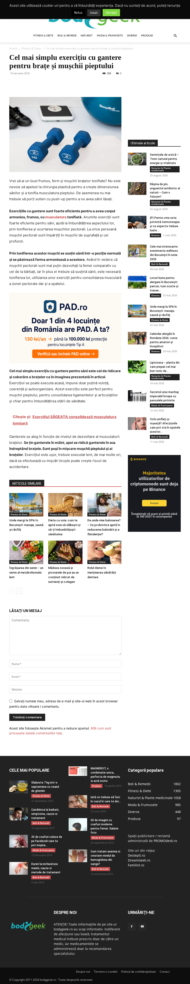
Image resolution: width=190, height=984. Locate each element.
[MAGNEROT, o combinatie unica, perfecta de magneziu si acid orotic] (78, 771)
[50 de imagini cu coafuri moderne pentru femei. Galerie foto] (78, 824)
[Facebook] (14, 83)
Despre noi (83, 972)
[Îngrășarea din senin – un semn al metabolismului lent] (26, 552)
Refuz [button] (78, 12)
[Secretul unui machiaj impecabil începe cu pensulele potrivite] (137, 396)
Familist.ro (136, 865)
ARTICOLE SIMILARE (26, 483)
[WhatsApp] (46, 83)
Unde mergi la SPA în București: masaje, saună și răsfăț (26, 525)
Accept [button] (111, 12)
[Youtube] (142, 926)
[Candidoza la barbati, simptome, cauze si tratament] (18, 814)
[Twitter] (24, 83)
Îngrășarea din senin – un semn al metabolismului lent (26, 572)
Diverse (132, 35)
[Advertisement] (159, 82)
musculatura (55, 217)
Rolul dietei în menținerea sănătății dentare (101, 572)
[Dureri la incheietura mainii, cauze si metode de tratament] (18, 868)
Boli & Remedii (66, 35)
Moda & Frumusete (110, 35)
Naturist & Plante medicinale (161, 169)
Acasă (13, 48)
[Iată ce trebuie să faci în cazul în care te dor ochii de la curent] (78, 801)
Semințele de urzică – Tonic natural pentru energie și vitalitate (164, 159)
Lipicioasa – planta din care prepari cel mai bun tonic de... (165, 367)
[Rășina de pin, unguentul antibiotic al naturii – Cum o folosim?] (137, 188)
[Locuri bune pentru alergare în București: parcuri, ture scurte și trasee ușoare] (137, 282)
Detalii (94, 12)
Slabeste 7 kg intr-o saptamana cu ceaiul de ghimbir (45, 787)
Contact (165, 972)
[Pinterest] (35, 83)
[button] (175, 36)
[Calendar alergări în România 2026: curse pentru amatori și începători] (137, 338)
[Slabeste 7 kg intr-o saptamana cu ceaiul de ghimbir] (18, 787)
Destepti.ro (136, 855)
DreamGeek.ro (139, 860)
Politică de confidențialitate (138, 972)
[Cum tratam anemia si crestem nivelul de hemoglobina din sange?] (78, 855)
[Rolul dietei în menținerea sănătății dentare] (104, 552)
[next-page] (19, 591)
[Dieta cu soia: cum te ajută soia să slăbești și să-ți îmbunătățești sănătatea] (65, 504)
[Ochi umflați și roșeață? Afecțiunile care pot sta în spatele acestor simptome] (137, 423)
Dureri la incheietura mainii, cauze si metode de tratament (45, 868)
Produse (147, 35)
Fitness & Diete (43, 35)
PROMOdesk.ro (165, 841)
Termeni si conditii (105, 972)
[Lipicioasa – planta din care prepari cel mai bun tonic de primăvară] (137, 367)
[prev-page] (12, 591)
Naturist (87, 35)
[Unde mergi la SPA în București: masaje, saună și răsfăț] (26, 504)
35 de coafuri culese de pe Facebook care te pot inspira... (46, 841)
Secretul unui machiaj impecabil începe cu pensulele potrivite (164, 396)
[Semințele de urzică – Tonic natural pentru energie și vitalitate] (137, 159)
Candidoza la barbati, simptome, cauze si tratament (45, 814)
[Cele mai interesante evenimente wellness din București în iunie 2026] (137, 251)
